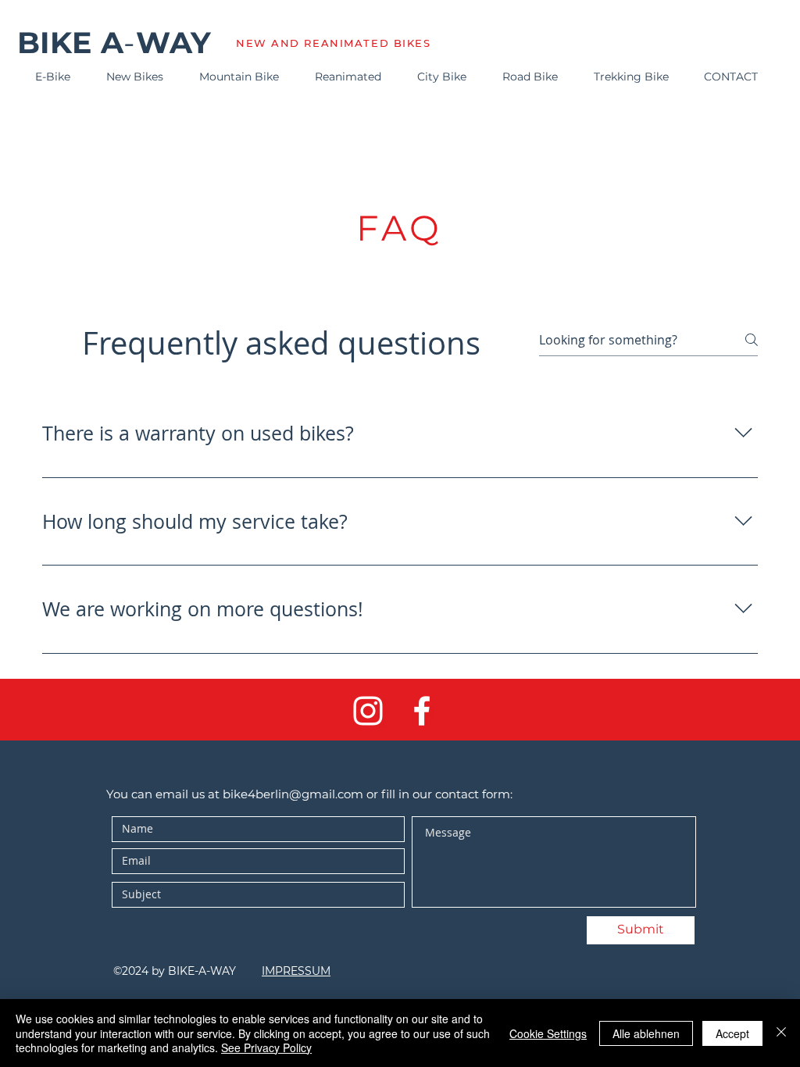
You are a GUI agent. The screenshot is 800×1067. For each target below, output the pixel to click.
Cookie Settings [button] (548, 1033)
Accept (732, 1033)
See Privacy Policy (266, 1047)
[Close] (781, 1033)
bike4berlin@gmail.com (293, 794)
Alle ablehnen (646, 1033)
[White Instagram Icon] (368, 710)
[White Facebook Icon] (421, 710)
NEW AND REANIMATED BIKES (333, 43)
